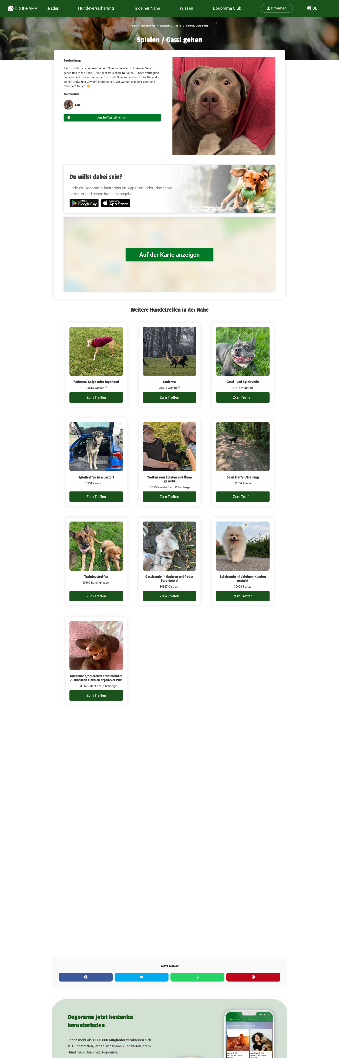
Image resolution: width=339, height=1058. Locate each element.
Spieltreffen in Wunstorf (96, 477)
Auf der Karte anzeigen (169, 254)
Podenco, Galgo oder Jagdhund (96, 382)
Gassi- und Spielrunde (242, 382)
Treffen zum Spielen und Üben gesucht (169, 479)
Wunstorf (164, 25)
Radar (53, 8)
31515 (177, 25)
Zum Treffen (96, 397)
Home (133, 25)
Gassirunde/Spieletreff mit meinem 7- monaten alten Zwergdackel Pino (96, 678)
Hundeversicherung (96, 8)
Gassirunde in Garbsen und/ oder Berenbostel (169, 578)
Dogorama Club (227, 8)
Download (278, 8)
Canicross (169, 382)
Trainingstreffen (96, 576)
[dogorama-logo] (22, 8)
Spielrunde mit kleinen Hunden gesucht (243, 578)
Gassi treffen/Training (243, 477)
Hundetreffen (147, 25)
